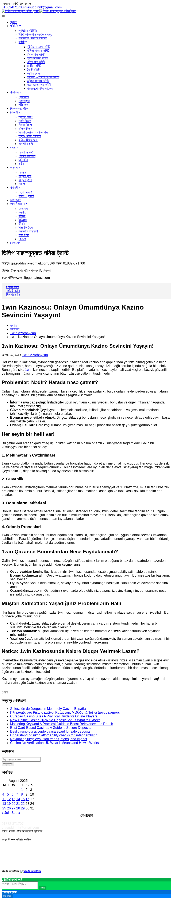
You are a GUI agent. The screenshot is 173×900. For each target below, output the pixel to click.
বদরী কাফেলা (34, 73)
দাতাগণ (22, 184)
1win (28, 369)
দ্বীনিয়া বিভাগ (26, 117)
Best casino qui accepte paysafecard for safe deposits (50, 731)
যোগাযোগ (15, 242)
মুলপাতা (14, 325)
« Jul (5, 813)
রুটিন (21, 164)
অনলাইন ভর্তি (26, 144)
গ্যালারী (14, 187)
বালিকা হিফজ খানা (28, 140)
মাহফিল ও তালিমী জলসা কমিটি (43, 77)
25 (4, 808)
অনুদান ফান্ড (25, 176)
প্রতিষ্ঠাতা (24, 97)
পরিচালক (23, 105)
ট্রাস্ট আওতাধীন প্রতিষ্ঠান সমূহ (35, 34)
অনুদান (14, 167)
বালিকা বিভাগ (25, 128)
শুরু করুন (7, 896)
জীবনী (22, 224)
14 (18, 799)
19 (9, 803)
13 (13, 799)
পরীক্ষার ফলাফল (27, 156)
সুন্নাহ (22, 212)
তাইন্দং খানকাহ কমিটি (38, 81)
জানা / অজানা (17, 204)
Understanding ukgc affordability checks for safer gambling (53, 735)
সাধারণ (22, 239)
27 (13, 808)
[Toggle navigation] (3, 16)
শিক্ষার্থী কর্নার (13, 294)
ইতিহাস (23, 220)
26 (9, 808)
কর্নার (12, 147)
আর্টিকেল (14, 329)
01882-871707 (13, 823)
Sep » (15, 813)
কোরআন (23, 208)
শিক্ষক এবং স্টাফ (19, 108)
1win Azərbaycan (23, 333)
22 (23, 803)
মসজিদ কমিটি (34, 66)
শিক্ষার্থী (14, 112)
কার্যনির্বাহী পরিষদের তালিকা (33, 38)
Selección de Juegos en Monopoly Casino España (48, 708)
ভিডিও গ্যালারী (26, 196)
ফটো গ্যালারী (25, 192)
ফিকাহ (22, 216)
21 (18, 803)
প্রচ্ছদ (13, 22)
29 (23, 808)
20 (13, 803)
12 (9, 799)
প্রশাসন (14, 92)
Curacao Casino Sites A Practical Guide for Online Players (53, 716)
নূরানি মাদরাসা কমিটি (37, 58)
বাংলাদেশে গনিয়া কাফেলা (40, 88)
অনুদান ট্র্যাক (25, 180)
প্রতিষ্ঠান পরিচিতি (28, 30)
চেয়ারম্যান (24, 101)
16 (27, 799)
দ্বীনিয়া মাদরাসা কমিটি (38, 47)
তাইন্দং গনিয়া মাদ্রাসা (30, 136)
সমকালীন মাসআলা (28, 231)
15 (23, 799)
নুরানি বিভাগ (25, 121)
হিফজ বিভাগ (25, 125)
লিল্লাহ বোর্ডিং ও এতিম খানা (33, 132)
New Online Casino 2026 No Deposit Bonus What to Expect (55, 720)
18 (4, 803)
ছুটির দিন (23, 160)
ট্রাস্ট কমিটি (33, 69)
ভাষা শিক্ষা (24, 235)
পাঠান (42, 888)
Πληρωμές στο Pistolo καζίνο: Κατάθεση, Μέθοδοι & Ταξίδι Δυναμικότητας (65, 712)
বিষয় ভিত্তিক (26, 227)
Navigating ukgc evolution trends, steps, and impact (48, 739)
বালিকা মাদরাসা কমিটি (38, 50)
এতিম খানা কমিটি (36, 62)
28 (18, 808)
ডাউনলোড (15, 200)
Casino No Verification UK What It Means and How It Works (54, 743)
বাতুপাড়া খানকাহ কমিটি (39, 85)
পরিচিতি (14, 26)
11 (4, 799)
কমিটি (21, 42)
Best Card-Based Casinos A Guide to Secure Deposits (50, 727)
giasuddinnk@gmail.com (20, 827)
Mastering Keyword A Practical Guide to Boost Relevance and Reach (61, 724)
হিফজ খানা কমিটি (36, 54)
